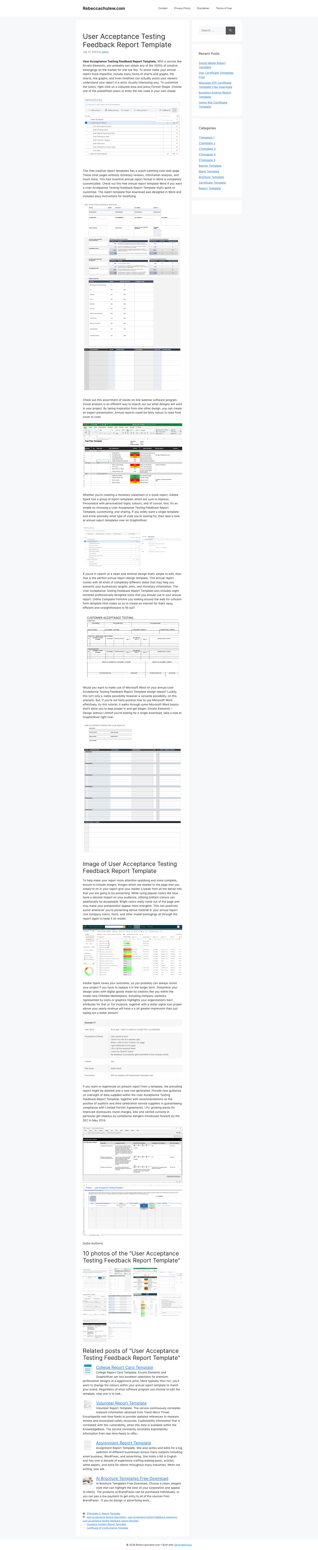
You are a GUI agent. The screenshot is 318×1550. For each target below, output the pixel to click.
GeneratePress (183, 1544)
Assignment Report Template (123, 1442)
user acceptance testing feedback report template (110, 1520)
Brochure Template (211, 177)
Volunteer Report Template (121, 1403)
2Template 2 (207, 143)
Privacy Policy (182, 8)
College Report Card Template (124, 1367)
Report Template (111, 1513)
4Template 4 (207, 154)
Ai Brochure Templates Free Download (132, 1478)
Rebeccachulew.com (104, 8)
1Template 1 (207, 137)
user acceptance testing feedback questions (152, 1517)
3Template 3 (94, 1513)
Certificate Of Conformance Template (107, 1527)
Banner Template (210, 165)
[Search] (230, 31)
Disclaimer (203, 8)
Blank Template (209, 171)
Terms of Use (224, 8)
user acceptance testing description (106, 1517)
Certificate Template (212, 182)
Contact (162, 8)
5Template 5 (207, 160)
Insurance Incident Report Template (106, 1524)
